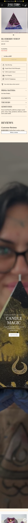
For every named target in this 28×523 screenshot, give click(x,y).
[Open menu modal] (2, 5)
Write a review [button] (14, 132)
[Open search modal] (22, 5)
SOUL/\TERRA (5, 41)
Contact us (12, 79)
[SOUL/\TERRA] (13, 5)
